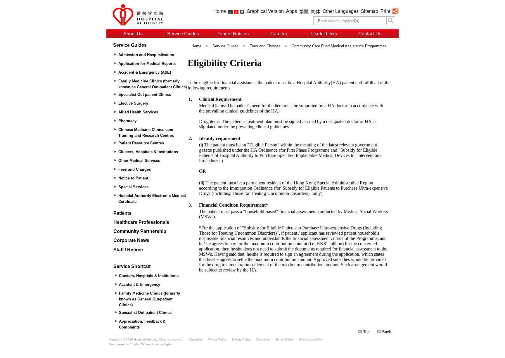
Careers (278, 33)
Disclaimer (263, 339)
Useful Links (324, 33)
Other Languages (341, 11)
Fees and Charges (265, 46)
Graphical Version (265, 11)
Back (386, 332)
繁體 (304, 11)
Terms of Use (284, 339)
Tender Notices (233, 33)
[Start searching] (390, 20)
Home (219, 11)
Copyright (195, 339)
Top (366, 332)
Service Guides (183, 33)
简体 (315, 11)
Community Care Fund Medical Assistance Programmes (339, 46)
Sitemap (369, 11)
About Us (133, 33)
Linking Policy (241, 339)
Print (385, 11)
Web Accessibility (310, 339)
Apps (291, 11)
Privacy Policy (217, 339)
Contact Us (369, 33)
